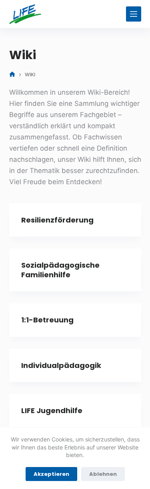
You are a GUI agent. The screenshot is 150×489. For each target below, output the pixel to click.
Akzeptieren (51, 474)
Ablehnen (103, 474)
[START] (12, 75)
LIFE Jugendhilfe (51, 410)
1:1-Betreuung (47, 320)
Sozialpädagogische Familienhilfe (60, 269)
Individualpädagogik (61, 365)
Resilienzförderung (57, 220)
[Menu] (133, 14)
